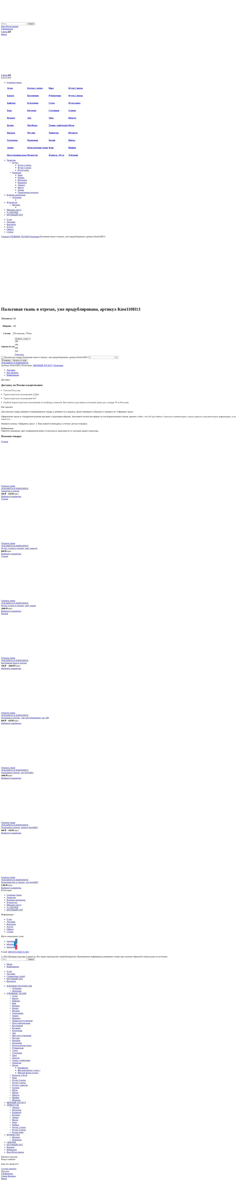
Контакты (11, 924)
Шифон (72, 147)
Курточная (32, 103)
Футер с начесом (20, 1085)
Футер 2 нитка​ (24, 165)
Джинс (10, 147)
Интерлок (22, 180)
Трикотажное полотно (28, 192)
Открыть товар (8, 486)
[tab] (122, 370)
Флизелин (16, 991)
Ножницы (17, 1140)
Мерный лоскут (14, 905)
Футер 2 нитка (75, 95)
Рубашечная (55, 95)
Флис (51, 147)
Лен (29, 118)
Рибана (21, 177)
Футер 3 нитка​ (24, 167)
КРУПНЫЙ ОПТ (15, 910)
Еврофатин (23, 1068)
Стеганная (54, 110)
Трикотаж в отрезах (10, 491)
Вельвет (11, 118)
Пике (51, 88)
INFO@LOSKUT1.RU (18, 952)
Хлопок (72, 110)
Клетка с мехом (35, 88)
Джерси (21, 185)
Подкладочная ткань (37, 147)
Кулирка (16, 1115)
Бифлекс (11, 103)
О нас (9, 919)
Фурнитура (12, 902)
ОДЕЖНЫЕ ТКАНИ (19, 236)
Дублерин (73, 155)
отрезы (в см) (7, 346)
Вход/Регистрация (15, 1152)
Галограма (12, 140)
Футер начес (74, 103)
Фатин (15, 1065)
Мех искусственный (21, 1035)
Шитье (71, 140)
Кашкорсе (22, 182)
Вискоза (11, 133)
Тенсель (16, 1058)
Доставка (11, 922)
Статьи (10, 931)
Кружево (31, 110)
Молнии (16, 205)
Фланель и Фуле (19, 1075)
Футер (15, 163)
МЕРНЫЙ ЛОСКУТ (42, 365)
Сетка (52, 103)
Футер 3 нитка (75, 88)
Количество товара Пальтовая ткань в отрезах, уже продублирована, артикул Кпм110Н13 (46, 357)
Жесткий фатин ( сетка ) (29, 1070)
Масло (21, 187)
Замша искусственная (22, 1020)
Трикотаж (54, 133)
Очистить (19, 354)
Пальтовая (32, 140)
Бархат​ (10, 95)
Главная (5, 236)
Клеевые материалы (16, 900)
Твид (51, 118)
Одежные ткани (14, 895)
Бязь (9, 110)
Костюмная (33, 95)
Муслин (31, 133)
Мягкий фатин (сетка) (28, 1073)
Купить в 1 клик (19, 360)
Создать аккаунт (8, 1168)
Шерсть (72, 118)
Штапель (73, 133)
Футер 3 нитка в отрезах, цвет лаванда (19, 548)
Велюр (10, 125)
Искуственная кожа (17, 155)
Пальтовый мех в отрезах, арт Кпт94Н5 (19, 882)
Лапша (21, 190)
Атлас (10, 88)
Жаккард (16, 1018)
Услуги (10, 927)
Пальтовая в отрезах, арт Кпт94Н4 (17, 772)
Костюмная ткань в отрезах (14, 663)
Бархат (15, 998)
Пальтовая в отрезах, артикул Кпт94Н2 (19, 827)
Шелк (71, 125)
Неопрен (16, 1040)
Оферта (10, 929)
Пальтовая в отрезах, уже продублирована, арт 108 (25, 718)
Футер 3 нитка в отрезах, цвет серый (18, 605)
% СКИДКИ (12, 907)
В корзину (6, 360)
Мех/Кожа (32, 125)
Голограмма (17, 1013)
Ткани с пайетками (58, 125)
